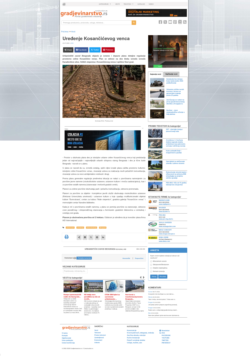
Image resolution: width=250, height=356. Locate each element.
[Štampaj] (66, 237)
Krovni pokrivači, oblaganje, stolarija (140, 333)
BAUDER (162, 208)
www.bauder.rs (164, 212)
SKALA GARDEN (165, 222)
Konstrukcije (131, 330)
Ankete (97, 342)
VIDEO (151, 4)
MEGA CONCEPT (165, 230)
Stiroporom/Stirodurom (161, 265)
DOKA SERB (163, 237)
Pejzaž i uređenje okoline (136, 340)
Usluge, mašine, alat (134, 343)
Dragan (150, 302)
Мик (149, 313)
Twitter (96, 50)
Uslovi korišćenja (68, 343)
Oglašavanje (66, 338)
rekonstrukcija (91, 228)
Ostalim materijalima (160, 268)
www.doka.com (164, 241)
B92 (72, 43)
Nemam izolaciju (159, 271)
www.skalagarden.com (167, 226)
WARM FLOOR (164, 200)
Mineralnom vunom (160, 261)
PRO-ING (162, 215)
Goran (150, 291)
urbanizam (70, 228)
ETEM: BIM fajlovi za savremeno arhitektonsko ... (112, 297)
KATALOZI (141, 4)
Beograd (103, 228)
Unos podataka (67, 340)
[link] (91, 13)
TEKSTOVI (129, 4)
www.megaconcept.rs (167, 234)
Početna (65, 31)
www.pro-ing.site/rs (166, 219)
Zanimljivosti (99, 338)
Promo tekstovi (100, 335)
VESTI (117, 4)
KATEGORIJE (105, 4)
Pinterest (109, 50)
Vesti (73, 31)
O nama (65, 333)
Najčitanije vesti (171, 74)
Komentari (154, 287)
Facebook (82, 50)
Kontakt (65, 335)
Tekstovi (97, 333)
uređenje (80, 228)
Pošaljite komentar (84, 258)
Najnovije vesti (155, 74)
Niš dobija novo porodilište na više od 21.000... (92, 297)
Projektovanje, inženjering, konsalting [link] (76, 271)
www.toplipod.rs (165, 204)
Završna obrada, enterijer (136, 335)
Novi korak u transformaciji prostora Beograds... (134, 297)
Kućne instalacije (133, 338)
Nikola (150, 297)
